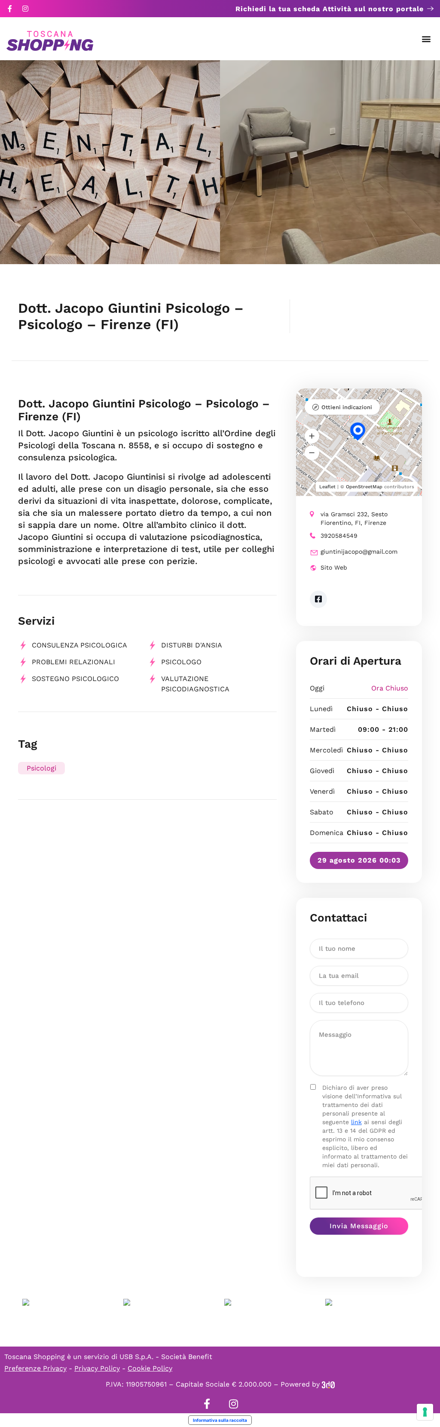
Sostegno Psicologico (75, 679)
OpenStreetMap (364, 487)
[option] (110, 162)
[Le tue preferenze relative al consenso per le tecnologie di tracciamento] (425, 1412)
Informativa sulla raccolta (220, 1420)
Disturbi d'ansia (191, 645)
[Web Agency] (328, 1384)
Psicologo (181, 662)
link (356, 1122)
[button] (426, 39)
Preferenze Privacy (35, 1368)
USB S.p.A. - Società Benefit (165, 1357)
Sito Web (334, 567)
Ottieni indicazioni (346, 407)
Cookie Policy (150, 1368)
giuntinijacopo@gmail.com (359, 551)
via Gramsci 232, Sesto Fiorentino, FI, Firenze (354, 518)
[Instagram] (25, 8)
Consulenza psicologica (79, 645)
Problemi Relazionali (73, 662)
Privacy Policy (97, 1368)
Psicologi (41, 768)
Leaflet (327, 487)
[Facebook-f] (9, 8)
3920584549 (339, 535)
